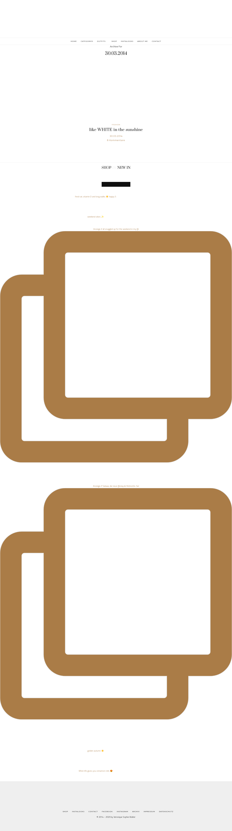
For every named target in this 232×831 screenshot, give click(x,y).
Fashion (116, 125)
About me (142, 41)
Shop (114, 41)
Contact (156, 41)
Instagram (122, 811)
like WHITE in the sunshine (116, 129)
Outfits (101, 41)
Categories (87, 41)
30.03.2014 (116, 136)
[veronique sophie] (116, 18)
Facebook (107, 811)
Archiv (136, 811)
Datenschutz (166, 811)
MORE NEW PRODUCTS (116, 184)
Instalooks (127, 41)
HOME (74, 41)
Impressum (149, 811)
